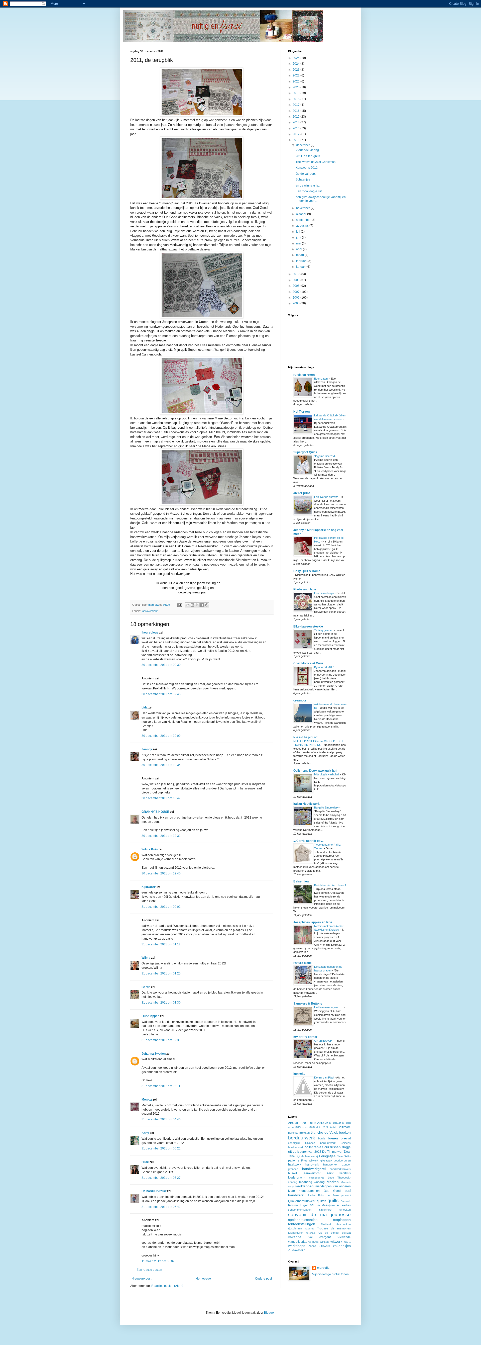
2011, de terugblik (308, 156)
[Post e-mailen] (179, 604)
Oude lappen (150, 1016)
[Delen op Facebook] (201, 604)
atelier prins (301, 493)
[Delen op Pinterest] (206, 604)
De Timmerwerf (332, 1151)
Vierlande (344, 1237)
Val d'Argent (319, 1237)
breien (333, 1138)
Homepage (203, 1278)
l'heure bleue (302, 963)
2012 (296, 134)
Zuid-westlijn (296, 1250)
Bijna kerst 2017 (324, 667)
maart (300, 255)
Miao (291, 1191)
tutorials (310, 1232)
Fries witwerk (310, 1160)
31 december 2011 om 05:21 (161, 1148)
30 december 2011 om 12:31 (161, 836)
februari (301, 261)
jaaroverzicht (150, 610)
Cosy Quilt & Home (306, 571)
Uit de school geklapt (334, 1232)
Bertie (146, 987)
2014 (296, 122)
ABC (291, 1123)
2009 (296, 280)
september (303, 220)
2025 (296, 58)
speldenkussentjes (302, 1220)
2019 (296, 93)
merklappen (304, 1186)
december (303, 145)
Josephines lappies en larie (312, 922)
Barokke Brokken (299, 1132)
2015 (296, 116)
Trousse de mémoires (334, 1228)
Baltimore (344, 1127)
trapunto (309, 1228)
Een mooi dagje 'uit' (309, 191)
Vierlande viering (307, 150)
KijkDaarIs (149, 887)
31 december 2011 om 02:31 (161, 1040)
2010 (296, 274)
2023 (296, 69)
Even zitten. (321, 378)
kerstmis (345, 1173)
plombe (311, 1195)
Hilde (145, 1162)
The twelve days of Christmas (315, 162)
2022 (296, 75)
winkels (324, 1241)
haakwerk (294, 1164)
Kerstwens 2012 (307, 167)
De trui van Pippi (324, 1077)
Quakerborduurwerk (301, 1201)
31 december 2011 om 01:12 (161, 944)
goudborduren (342, 1160)
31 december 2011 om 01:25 (161, 973)
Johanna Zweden (154, 1053)
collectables (314, 1147)
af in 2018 (344, 1122)
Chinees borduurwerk (320, 1142)
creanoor (299, 700)
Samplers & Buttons (307, 1003)
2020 (296, 87)
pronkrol (346, 1195)
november (303, 208)
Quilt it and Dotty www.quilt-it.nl (315, 770)
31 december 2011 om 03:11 (161, 1086)
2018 (296, 99)
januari (301, 266)
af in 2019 (294, 1127)
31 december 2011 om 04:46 (161, 1119)
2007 (296, 292)
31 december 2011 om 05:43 (161, 1207)
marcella (323, 1268)
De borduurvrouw (154, 1191)
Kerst (329, 1173)
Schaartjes (303, 179)
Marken (333, 1182)
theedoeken (343, 1224)
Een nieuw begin (324, 593)
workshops (296, 1246)
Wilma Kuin (150, 849)
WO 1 (347, 1241)
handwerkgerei (314, 1169)
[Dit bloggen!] (192, 604)
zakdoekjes (342, 1246)
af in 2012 (302, 1123)
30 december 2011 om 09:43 (161, 694)
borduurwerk (301, 1137)
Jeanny (147, 749)
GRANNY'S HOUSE (155, 812)
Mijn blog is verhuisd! (327, 774)
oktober (301, 214)
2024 (296, 63)
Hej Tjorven (301, 411)
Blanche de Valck (324, 1132)
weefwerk (313, 1241)
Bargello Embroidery (326, 807)
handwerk (312, 1164)
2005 (296, 303)
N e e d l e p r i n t (305, 737)
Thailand (326, 1224)
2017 (296, 105)
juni (299, 237)
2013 (296, 128)
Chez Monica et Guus (308, 663)
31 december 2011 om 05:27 (161, 1178)
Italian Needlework (306, 803)
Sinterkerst (325, 1209)
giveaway (326, 1160)
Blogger (269, 1312)
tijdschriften (295, 1228)
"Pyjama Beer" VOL (326, 456)
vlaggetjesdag (297, 1241)
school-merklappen (299, 1209)
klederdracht (296, 1177)
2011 (296, 140)
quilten (321, 1201)
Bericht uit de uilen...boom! (330, 885)
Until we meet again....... (329, 1007)
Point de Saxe (328, 1195)
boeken (345, 1132)
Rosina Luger (298, 1205)
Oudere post (263, 1278)
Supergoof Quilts (305, 452)
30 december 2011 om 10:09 (161, 736)
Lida (145, 707)
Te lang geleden (324, 630)
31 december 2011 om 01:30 (161, 1002)
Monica (147, 1099)
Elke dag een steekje (308, 626)
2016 (296, 111)
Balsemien (301, 881)
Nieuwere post (141, 1278)
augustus (302, 225)
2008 (296, 286)
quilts (333, 1200)
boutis (321, 1138)
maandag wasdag (312, 1182)
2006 (296, 297)
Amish (332, 1127)
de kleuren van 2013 (307, 1151)
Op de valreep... (306, 173)
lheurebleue (150, 632)
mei (299, 243)
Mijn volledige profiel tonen (330, 1274)
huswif (292, 1173)
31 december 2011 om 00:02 (161, 907)
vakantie (294, 1237)
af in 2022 (322, 1127)
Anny (145, 1133)
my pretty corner (305, 1037)
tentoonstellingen (301, 1224)
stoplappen (342, 1220)
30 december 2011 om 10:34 (161, 765)
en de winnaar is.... (308, 185)
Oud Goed (332, 1191)
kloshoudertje (316, 1177)
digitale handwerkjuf (308, 1156)
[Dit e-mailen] (187, 604)
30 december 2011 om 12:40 (161, 873)
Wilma (146, 957)
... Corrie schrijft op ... (308, 841)
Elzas (340, 1156)
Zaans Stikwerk (319, 1245)
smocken (345, 1209)
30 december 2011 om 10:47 (161, 798)
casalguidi (294, 1142)
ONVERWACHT (324, 1040)
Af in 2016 (331, 1122)
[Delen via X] (197, 604)
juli (298, 231)
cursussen (332, 1147)
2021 (296, 81)
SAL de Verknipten (322, 1205)
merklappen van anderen (333, 1186)
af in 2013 (317, 1123)
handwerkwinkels (340, 1169)
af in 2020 (308, 1127)
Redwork (346, 1201)
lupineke (299, 1073)
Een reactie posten (149, 1270)
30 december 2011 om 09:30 (161, 665)
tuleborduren (295, 1232)
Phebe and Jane (304, 589)
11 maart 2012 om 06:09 (158, 1261)
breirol (346, 1138)
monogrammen (309, 1191)
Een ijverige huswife (326, 496)
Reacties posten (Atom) (167, 1286)
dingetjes (328, 1156)
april (299, 249)
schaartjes (344, 1205)
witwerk (336, 1241)
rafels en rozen (304, 375)
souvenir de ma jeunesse (319, 1214)
